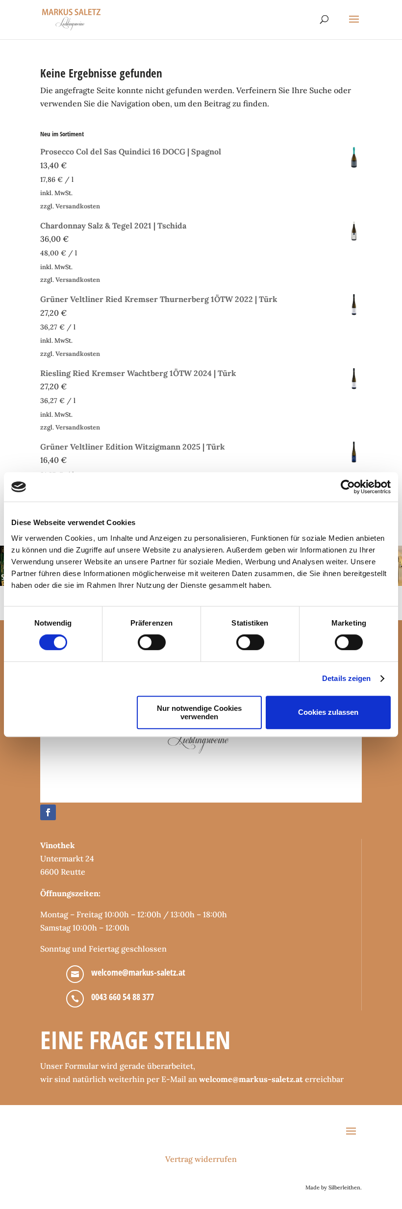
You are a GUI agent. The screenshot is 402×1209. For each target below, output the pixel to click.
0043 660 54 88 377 (122, 997)
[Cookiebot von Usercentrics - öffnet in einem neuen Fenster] (348, 486)
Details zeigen (346, 678)
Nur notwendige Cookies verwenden (199, 712)
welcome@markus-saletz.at (138, 972)
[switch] (152, 642)
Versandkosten (77, 206)
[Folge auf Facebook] (48, 812)
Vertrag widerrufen (201, 1159)
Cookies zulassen (328, 712)
